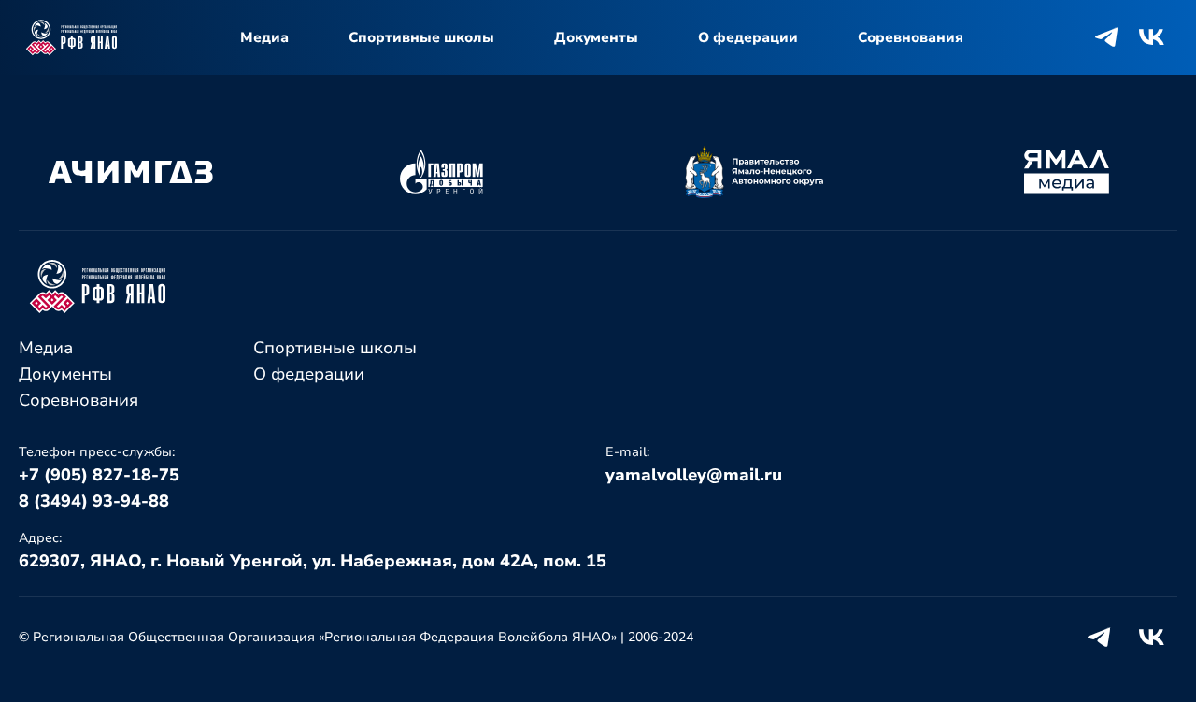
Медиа (264, 37)
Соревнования (910, 37)
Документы (596, 37)
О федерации (748, 37)
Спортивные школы (421, 37)
